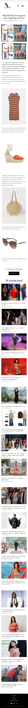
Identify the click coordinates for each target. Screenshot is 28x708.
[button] (18, 5)
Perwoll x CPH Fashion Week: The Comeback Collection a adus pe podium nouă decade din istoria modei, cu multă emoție (13, 455)
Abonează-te (14, 273)
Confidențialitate (14, 700)
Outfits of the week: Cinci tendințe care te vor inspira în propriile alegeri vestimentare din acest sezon (14, 582)
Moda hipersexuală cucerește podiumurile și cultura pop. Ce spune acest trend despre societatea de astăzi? (12, 661)
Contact (14, 695)
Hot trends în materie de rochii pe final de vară (13, 406)
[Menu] (22, 6)
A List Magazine (8, 20)
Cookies (14, 699)
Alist (14, 697)
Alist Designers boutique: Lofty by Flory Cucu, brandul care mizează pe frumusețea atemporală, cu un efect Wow (14, 533)
